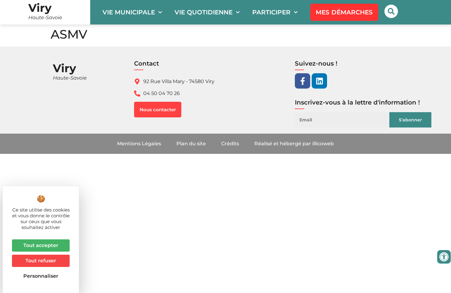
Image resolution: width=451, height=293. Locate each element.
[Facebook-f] (302, 81)
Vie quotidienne (204, 12)
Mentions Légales (139, 143)
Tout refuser (40, 261)
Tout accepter (40, 245)
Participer (271, 12)
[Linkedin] (319, 81)
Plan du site (191, 143)
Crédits (230, 143)
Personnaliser (40, 276)
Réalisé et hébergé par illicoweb (294, 143)
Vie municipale (128, 12)
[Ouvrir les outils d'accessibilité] (444, 257)
